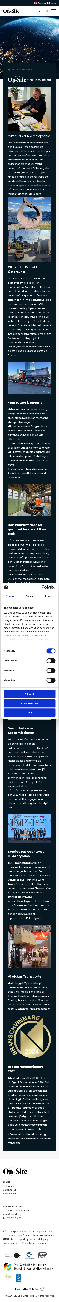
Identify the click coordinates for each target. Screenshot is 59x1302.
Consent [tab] (10, 596)
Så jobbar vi (9, 1189)
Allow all (29, 694)
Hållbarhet (8, 1186)
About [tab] (48, 596)
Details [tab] (29, 596)
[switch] (50, 660)
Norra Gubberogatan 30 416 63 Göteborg (16, 1212)
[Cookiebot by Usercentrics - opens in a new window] (42, 587)
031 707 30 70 (14, 1218)
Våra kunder (9, 1193)
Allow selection (29, 703)
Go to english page (47, 3)
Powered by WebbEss (26, 1289)
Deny (29, 712)
